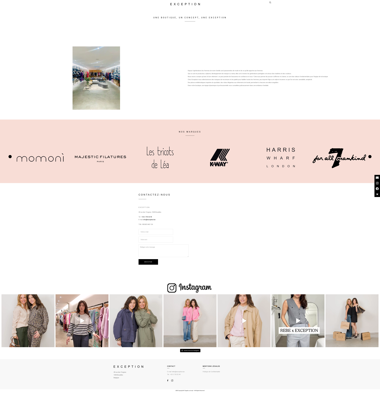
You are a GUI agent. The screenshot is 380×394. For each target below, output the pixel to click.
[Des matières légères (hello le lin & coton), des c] (82, 320)
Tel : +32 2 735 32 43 (173, 374)
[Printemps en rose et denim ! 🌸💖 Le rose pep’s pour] (190, 320)
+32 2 (143, 217)
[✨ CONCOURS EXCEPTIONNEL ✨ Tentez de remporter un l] (352, 320)
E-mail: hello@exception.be (176, 372)
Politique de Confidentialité (211, 372)
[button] (377, 194)
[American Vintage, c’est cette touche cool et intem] (244, 320)
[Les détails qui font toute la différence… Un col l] (135, 320)
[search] (270, 2)
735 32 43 (148, 217)
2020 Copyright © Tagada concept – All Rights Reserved (190, 390)
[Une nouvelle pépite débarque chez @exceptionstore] (298, 320)
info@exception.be (149, 220)
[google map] (216, 223)
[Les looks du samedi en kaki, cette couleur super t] (28, 320)
